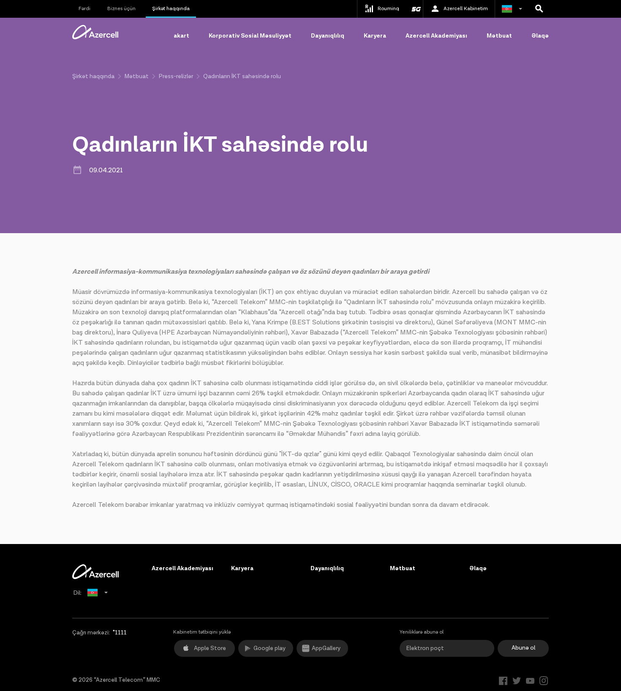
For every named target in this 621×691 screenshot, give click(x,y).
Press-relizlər (176, 76)
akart (181, 36)
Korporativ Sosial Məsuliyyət (250, 36)
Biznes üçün (121, 8)
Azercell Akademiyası (436, 36)
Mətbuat (499, 36)
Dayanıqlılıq (327, 36)
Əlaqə (540, 36)
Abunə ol (523, 648)
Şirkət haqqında (171, 8)
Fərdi (84, 8)
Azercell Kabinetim (466, 8)
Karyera (375, 36)
